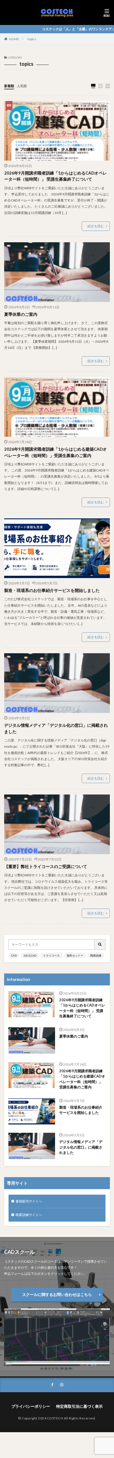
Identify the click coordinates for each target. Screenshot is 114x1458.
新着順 (9, 86)
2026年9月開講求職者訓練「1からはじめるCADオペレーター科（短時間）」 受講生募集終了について (55, 176)
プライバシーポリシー (30, 1406)
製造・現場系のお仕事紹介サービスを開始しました (52, 590)
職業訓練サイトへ (28, 1215)
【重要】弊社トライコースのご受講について (45, 866)
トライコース (51, 955)
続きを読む (95, 226)
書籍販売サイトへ (28, 1201)
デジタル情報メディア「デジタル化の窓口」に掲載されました (56, 728)
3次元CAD (30, 955)
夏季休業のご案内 (20, 314)
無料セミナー (75, 955)
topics (31, 39)
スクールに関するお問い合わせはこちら (57, 1294)
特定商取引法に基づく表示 (79, 1406)
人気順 (22, 86)
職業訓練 (95, 955)
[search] (100, 944)
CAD (14, 955)
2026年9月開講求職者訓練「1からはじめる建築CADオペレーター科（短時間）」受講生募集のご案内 (55, 452)
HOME (14, 39)
